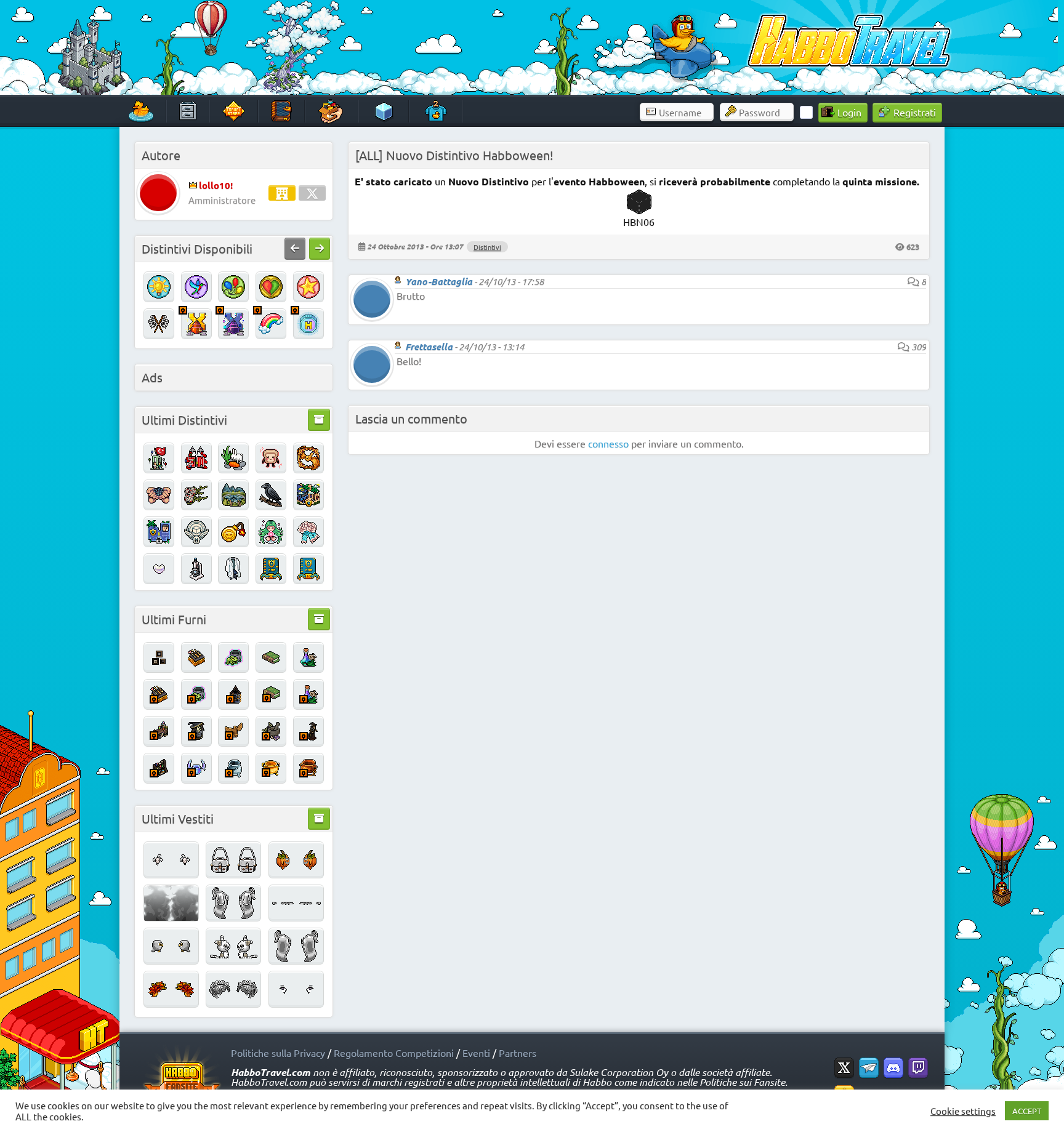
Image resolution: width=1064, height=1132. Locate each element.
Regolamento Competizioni (394, 1052)
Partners (517, 1052)
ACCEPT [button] (1026, 1111)
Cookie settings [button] (963, 1111)
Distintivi (487, 247)
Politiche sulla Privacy (278, 1052)
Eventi (476, 1052)
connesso (608, 443)
